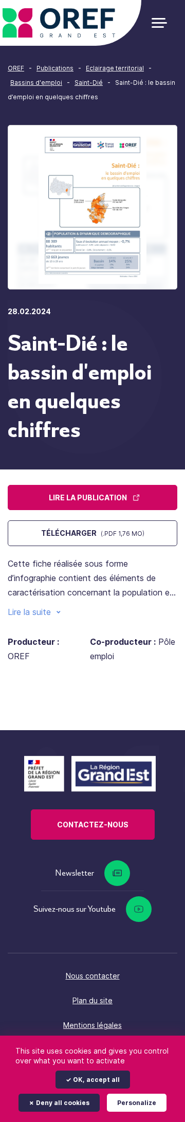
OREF (16, 68)
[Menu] (163, 23)
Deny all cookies (61, 1103)
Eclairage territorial (115, 68)
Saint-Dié (89, 82)
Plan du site (92, 1000)
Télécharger (92, 533)
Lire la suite (29, 612)
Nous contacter (93, 975)
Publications (54, 68)
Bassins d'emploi (36, 82)
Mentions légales (92, 1025)
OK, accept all (95, 1079)
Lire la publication (88, 497)
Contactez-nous (92, 824)
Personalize (136, 1103)
